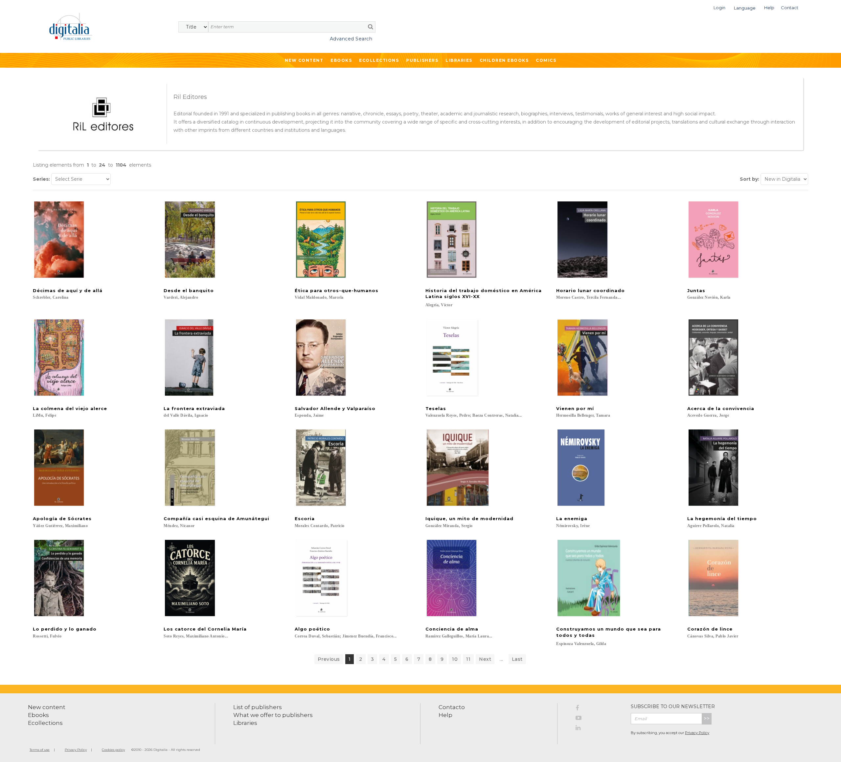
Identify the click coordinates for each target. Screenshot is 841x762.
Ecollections (379, 60)
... (501, 659)
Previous (329, 659)
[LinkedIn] (598, 729)
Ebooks (341, 60)
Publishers (422, 60)
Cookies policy (113, 750)
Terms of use (40, 750)
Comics (546, 60)
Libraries (458, 60)
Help (445, 715)
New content (46, 707)
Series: (41, 179)
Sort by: (749, 179)
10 (455, 659)
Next (485, 659)
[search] (370, 26)
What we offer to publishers (273, 715)
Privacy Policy (697, 732)
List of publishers (257, 707)
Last (517, 659)
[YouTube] (598, 719)
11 (468, 659)
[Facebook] (598, 709)
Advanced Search (351, 39)
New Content (304, 60)
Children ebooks (504, 60)
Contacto (452, 707)
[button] (719, 7)
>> (707, 718)
